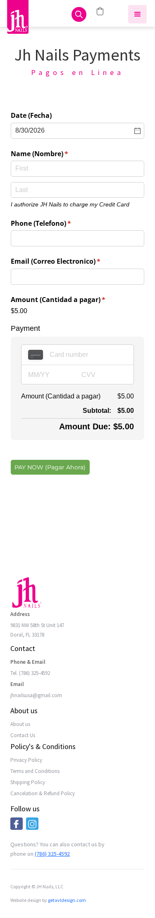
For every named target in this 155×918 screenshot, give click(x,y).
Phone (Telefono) (54, 223)
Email (17, 684)
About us (20, 724)
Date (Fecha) (31, 115)
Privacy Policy (26, 759)
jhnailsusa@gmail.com (36, 695)
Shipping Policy (27, 782)
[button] (137, 14)
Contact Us (22, 735)
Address (20, 614)
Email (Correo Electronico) (69, 261)
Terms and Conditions (35, 771)
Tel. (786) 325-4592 (30, 673)
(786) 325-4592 (52, 853)
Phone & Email (27, 661)
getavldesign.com (67, 900)
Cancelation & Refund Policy (42, 793)
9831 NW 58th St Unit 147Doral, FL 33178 (37, 630)
